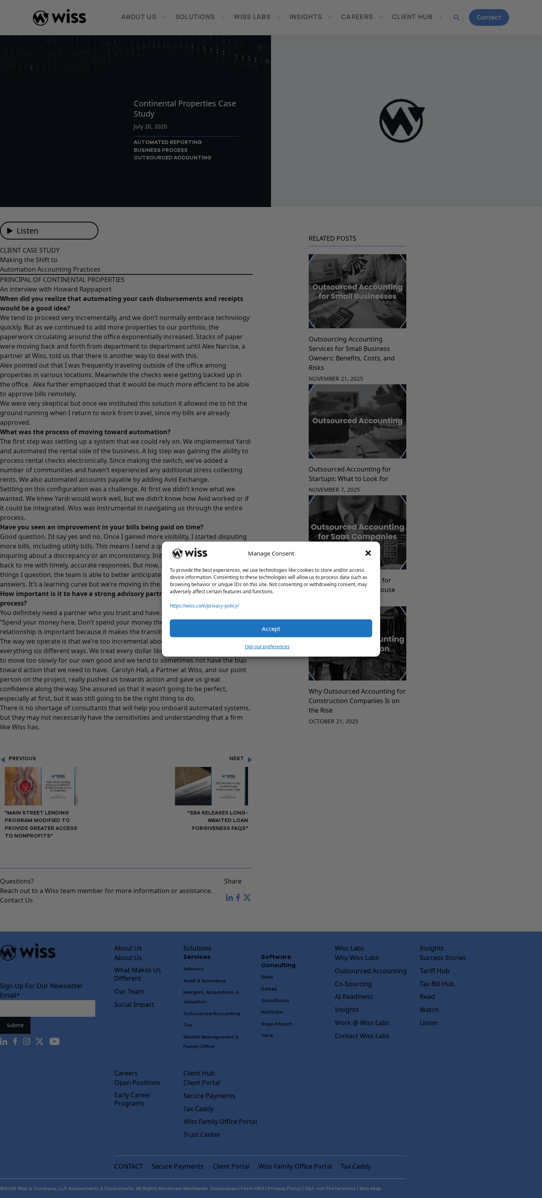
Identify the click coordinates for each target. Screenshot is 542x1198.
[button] (368, 553)
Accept (271, 628)
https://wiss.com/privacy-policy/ (204, 605)
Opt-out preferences (267, 646)
